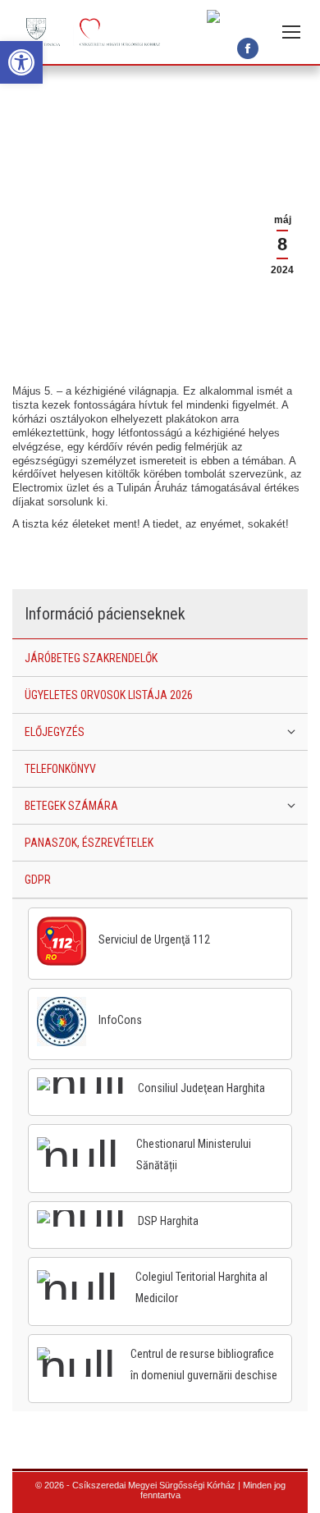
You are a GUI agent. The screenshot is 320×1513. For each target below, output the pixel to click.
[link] (21, 62)
